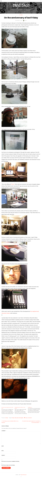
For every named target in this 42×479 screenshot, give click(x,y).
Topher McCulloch (23, 474)
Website (3, 455)
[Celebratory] (34, 410)
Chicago (13, 417)
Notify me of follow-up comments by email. (10, 461)
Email (3, 450)
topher (26, 20)
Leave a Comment (28, 417)
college (6, 417)
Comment (4, 430)
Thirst (12, 184)
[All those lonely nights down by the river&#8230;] (8, 410)
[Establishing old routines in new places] (21, 410)
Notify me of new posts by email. (8, 465)
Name (3, 446)
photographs (21, 417)
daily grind (16, 417)
